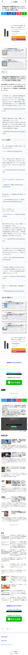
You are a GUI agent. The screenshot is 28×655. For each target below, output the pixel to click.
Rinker (17, 345)
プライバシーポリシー (6, 644)
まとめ (3, 389)
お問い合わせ (4, 636)
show (5, 71)
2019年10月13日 (18, 151)
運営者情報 (4, 640)
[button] (25, 325)
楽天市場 (14, 39)
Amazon (14, 37)
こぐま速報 (14, 2)
